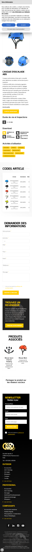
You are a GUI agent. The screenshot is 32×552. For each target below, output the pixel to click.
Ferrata (14, 147)
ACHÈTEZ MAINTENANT (10, 111)
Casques (6, 476)
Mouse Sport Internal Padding (9, 360)
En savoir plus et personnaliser (16, 29)
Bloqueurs (7, 474)
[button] (4, 61)
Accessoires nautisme (10, 509)
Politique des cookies (22, 546)
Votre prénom (7, 231)
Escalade (6, 147)
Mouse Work (23, 358)
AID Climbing (8, 470)
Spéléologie (16, 150)
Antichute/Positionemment (12, 495)
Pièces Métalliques (9, 516)
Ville (4, 245)
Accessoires (7, 468)
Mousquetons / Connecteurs (12, 513)
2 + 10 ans (10, 122)
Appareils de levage (10, 497)
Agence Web (26, 547)
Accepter (23, 25)
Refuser (8, 25)
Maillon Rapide (8, 511)
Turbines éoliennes (9, 156)
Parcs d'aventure (8, 153)
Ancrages (7, 472)
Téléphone (6, 265)
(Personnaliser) (6, 547)
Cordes (6, 478)
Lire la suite (6, 107)
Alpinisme (21, 147)
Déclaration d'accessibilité (17, 547)
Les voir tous (8, 481)
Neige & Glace (19, 153)
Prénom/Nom (9, 404)
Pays (4, 251)
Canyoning (7, 150)
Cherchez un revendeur (14, 325)
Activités (6, 238)
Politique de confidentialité (11, 546)
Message (6, 272)
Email (4, 258)
